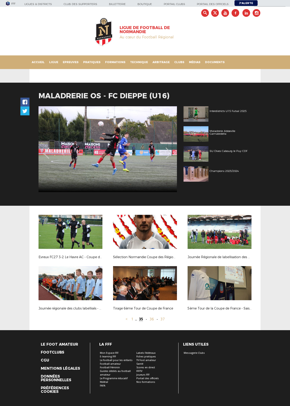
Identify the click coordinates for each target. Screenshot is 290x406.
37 (163, 319)
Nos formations (145, 382)
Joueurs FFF (143, 374)
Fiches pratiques (146, 356)
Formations (115, 62)
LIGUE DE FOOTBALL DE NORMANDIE (145, 29)
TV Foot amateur (146, 360)
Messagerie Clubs (194, 353)
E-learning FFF (108, 356)
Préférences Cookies (55, 390)
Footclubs (52, 352)
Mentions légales (60, 368)
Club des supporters (80, 4)
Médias (195, 62)
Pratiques (92, 62)
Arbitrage (161, 62)
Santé (139, 363)
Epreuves (71, 62)
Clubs (179, 62)
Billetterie (117, 4)
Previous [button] (46, 149)
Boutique (145, 4)
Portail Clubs (174, 4)
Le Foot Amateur (59, 344)
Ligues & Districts (38, 4)
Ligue (53, 62)
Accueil (38, 62)
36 (152, 319)
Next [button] (169, 149)
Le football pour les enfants (116, 360)
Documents (215, 62)
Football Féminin (110, 367)
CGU (45, 360)
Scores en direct (145, 367)
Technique (139, 62)
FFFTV (139, 371)
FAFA (102, 385)
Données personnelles (56, 378)
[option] (108, 149)
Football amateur (110, 363)
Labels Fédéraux (146, 353)
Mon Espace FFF (109, 353)
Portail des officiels (213, 4)
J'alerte (246, 3)
